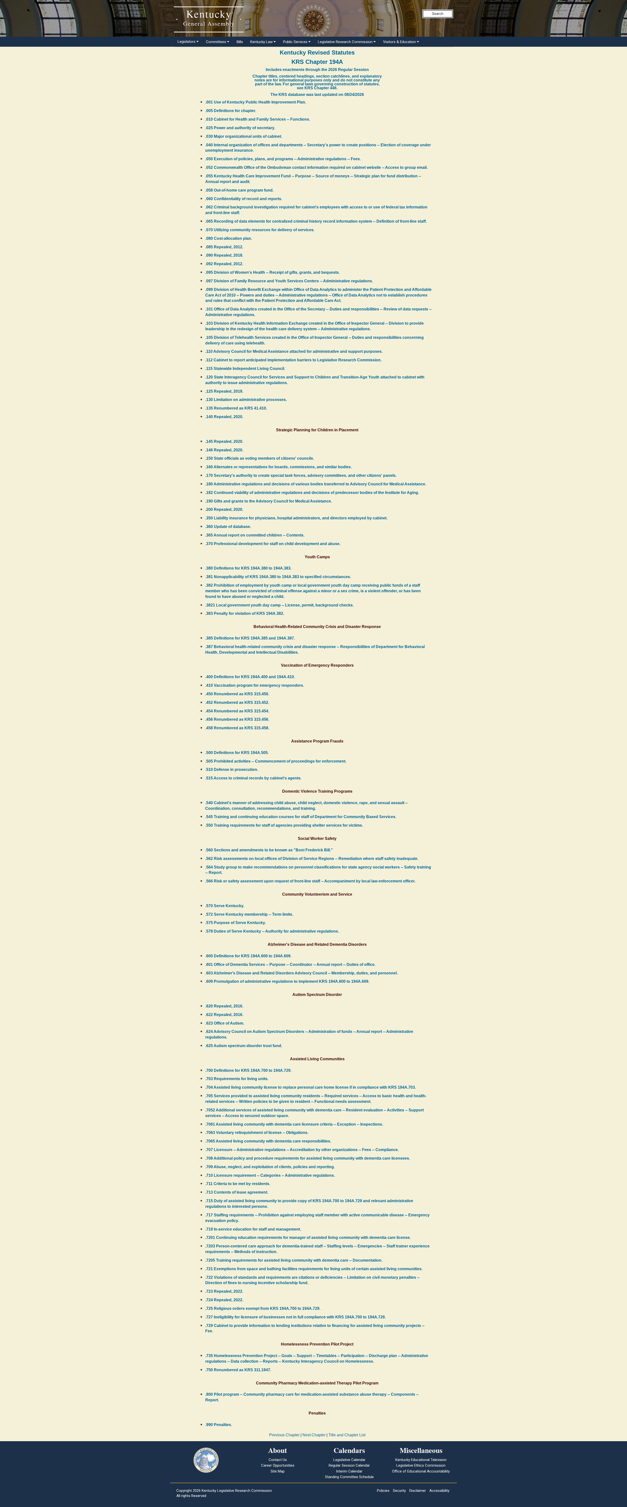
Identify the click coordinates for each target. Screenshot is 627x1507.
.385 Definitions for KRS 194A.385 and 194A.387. (250, 638)
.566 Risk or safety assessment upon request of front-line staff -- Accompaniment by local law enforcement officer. (310, 881)
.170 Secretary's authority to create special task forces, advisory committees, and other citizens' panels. (301, 475)
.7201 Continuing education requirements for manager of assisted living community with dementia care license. (308, 1237)
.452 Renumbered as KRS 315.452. (237, 702)
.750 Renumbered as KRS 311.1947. (238, 1370)
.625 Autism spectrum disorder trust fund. (243, 1046)
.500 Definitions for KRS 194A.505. (237, 753)
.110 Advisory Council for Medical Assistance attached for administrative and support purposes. (294, 351)
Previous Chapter (284, 1435)
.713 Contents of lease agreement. (236, 1192)
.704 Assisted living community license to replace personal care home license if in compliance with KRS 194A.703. (310, 1087)
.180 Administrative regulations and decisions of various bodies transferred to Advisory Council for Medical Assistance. (315, 484)
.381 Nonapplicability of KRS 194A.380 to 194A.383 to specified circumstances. (278, 577)
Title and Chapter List (346, 1435)
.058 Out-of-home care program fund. (239, 190)
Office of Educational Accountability (421, 1471)
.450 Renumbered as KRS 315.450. (237, 694)
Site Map (278, 1471)
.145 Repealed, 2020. (224, 441)
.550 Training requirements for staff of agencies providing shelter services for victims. (284, 825)
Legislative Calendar (349, 1460)
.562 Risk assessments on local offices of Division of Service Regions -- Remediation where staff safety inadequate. (311, 858)
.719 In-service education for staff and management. (253, 1229)
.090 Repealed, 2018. (224, 255)
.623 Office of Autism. (224, 1023)
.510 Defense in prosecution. (231, 769)
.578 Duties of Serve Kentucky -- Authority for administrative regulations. (272, 931)
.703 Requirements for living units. (236, 1079)
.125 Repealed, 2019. (224, 391)
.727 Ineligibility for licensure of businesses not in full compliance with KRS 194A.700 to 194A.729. (295, 1317)
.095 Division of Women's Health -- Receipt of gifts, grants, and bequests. (272, 272)
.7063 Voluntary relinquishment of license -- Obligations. (256, 1132)
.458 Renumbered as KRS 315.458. (237, 728)
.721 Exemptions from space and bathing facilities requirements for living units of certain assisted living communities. (313, 1269)
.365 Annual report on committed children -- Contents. (254, 535)
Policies (383, 1490)
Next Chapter (314, 1435)
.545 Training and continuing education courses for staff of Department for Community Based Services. (300, 817)
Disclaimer (417, 1490)
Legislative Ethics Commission (421, 1465)
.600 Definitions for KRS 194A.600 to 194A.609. (248, 956)
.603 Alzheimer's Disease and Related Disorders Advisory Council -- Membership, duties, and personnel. (301, 973)
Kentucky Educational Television (420, 1460)
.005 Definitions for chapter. (230, 111)
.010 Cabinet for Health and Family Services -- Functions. (257, 119)
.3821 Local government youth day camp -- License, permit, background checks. (279, 605)
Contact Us (278, 1460)
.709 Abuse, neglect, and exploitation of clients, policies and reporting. (270, 1167)
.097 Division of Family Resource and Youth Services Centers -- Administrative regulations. (289, 281)
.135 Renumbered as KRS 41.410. (236, 408)
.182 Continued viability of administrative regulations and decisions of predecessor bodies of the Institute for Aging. (312, 493)
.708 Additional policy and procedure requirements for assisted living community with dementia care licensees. (307, 1158)
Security (399, 1490)
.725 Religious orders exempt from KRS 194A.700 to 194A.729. (262, 1308)
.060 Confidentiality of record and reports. (243, 199)
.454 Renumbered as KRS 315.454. (237, 711)
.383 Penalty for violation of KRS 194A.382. (244, 613)
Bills (240, 42)
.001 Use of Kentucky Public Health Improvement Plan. (255, 102)
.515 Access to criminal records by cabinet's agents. (253, 778)
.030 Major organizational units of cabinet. (243, 136)
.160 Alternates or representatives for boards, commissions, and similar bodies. (278, 467)
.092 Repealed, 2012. (224, 264)
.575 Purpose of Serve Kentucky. (235, 923)
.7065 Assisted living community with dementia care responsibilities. (268, 1141)
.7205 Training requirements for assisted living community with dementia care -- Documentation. (293, 1260)
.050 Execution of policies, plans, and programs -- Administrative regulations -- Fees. (283, 159)
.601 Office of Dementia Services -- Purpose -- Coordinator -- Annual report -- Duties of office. (290, 964)
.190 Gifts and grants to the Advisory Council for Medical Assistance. (268, 501)
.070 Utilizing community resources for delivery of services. (259, 230)
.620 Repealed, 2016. (224, 1006)
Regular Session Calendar (349, 1465)
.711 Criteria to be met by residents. (237, 1184)
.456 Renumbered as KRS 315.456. (237, 719)
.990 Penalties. (218, 1425)
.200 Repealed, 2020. (224, 509)
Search (437, 13)
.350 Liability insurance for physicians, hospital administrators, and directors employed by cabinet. (296, 518)
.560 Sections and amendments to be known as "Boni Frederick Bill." (269, 850)
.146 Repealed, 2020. (224, 450)
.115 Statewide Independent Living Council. (245, 368)
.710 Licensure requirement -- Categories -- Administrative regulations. (270, 1175)
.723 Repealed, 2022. (224, 1291)
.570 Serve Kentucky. (224, 906)
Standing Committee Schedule (349, 1477)
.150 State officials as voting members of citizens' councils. (259, 458)
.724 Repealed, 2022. (224, 1300)
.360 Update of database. (228, 527)
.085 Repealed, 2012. (224, 247)
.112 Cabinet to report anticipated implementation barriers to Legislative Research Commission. (293, 360)
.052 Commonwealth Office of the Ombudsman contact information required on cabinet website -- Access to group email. (316, 167)
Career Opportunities (277, 1465)
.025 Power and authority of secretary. (240, 128)
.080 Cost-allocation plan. (228, 238)
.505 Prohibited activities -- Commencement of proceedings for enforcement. (275, 761)
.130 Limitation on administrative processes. (246, 400)
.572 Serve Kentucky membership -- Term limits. (249, 914)
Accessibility (439, 1490)
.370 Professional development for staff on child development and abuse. (272, 544)
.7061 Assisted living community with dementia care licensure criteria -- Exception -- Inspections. (294, 1124)
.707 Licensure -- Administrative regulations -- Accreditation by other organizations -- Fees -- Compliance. (302, 1150)
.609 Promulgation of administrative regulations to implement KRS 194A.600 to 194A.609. (287, 981)
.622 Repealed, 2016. (224, 1015)
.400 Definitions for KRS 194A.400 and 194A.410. (250, 677)
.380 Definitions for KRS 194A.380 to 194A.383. (248, 568)
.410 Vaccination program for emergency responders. (254, 685)
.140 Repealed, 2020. (224, 417)
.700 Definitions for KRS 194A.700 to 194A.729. (248, 1070)
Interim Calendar (349, 1471)
